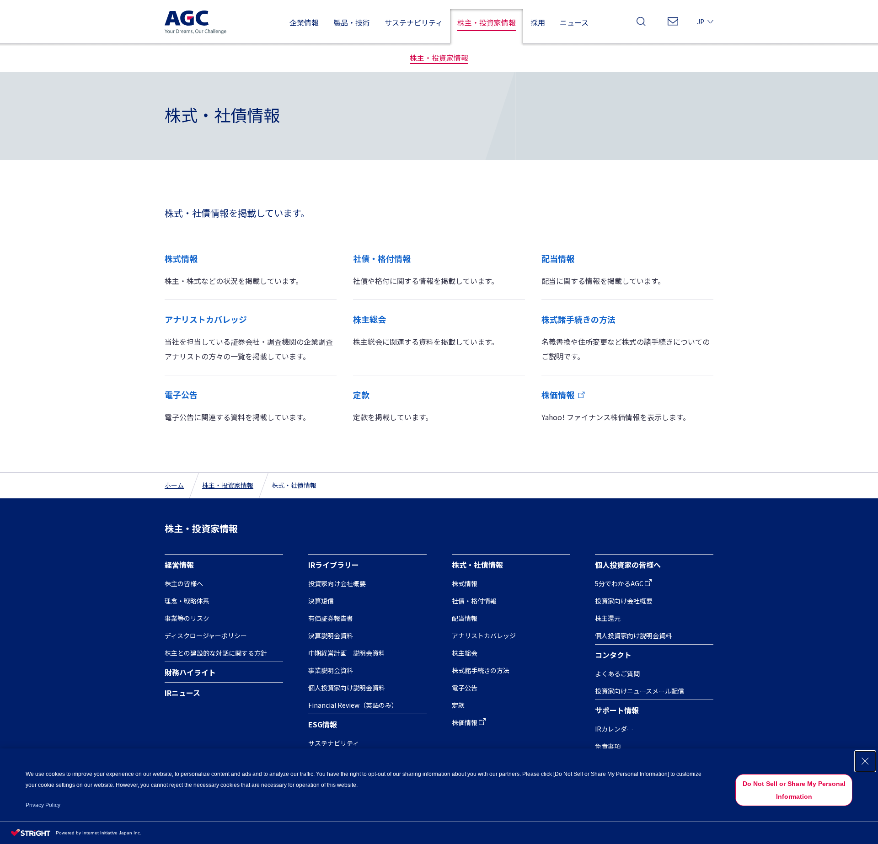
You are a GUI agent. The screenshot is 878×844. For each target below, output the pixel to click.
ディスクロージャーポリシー (206, 635)
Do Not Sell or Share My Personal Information (794, 790)
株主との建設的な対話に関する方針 (216, 652)
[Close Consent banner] (865, 761)
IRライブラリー (333, 564)
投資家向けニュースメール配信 (639, 690)
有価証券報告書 (330, 618)
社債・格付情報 (382, 258)
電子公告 (181, 395)
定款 (361, 395)
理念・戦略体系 (187, 600)
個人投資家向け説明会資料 (346, 687)
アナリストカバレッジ (206, 319)
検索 (641, 24)
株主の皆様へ (184, 583)
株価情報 (557, 395)
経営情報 (179, 564)
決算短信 (321, 600)
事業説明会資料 (330, 670)
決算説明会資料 (330, 635)
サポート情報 (617, 710)
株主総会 (369, 319)
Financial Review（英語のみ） (353, 705)
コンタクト (613, 654)
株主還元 (608, 618)
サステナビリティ (333, 743)
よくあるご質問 (617, 673)
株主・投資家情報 (227, 485)
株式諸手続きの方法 (578, 319)
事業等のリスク (187, 618)
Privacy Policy (43, 805)
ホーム (174, 485)
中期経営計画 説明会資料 (346, 652)
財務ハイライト (190, 672)
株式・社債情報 (477, 564)
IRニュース (182, 692)
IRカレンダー (614, 728)
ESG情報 (322, 724)
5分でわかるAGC (619, 583)
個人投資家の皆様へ (628, 564)
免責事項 (608, 746)
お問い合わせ (673, 24)
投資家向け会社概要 (337, 583)
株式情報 (181, 258)
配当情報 (557, 258)
